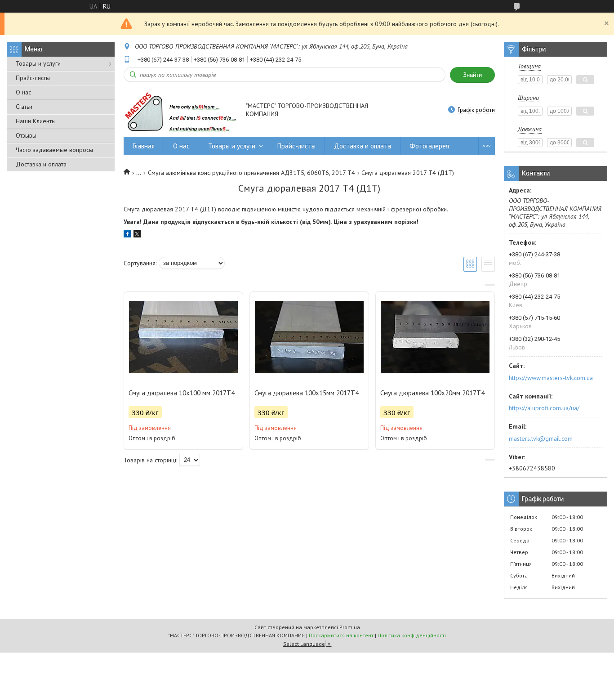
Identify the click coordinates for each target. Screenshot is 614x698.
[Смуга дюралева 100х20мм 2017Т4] (435, 337)
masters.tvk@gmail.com (541, 438)
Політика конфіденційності (412, 635)
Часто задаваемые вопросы (54, 150)
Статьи (24, 107)
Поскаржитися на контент (341, 635)
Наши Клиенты (36, 121)
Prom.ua (349, 627)
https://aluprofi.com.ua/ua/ (544, 408)
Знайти (472, 75)
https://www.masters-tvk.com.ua (551, 378)
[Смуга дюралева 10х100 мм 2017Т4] (183, 337)
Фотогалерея (429, 146)
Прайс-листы (33, 78)
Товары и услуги (38, 63)
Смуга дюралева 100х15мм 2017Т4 (306, 393)
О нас (23, 92)
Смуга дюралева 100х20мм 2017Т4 (432, 393)
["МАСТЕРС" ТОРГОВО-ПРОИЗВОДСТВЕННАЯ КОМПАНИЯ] (180, 110)
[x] (137, 235)
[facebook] (127, 235)
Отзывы (26, 135)
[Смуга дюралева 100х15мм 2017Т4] (309, 337)
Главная (144, 146)
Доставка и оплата (41, 164)
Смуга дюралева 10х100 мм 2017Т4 (182, 393)
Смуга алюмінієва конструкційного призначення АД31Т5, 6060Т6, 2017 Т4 (251, 173)
